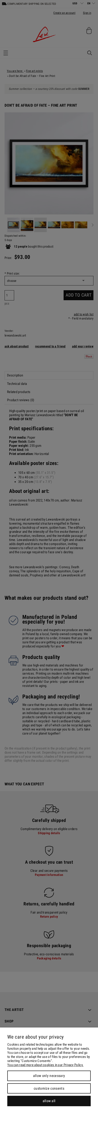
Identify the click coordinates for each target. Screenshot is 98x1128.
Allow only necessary (49, 1076)
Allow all (49, 1101)
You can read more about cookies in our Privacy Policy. (45, 1065)
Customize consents (49, 1088)
